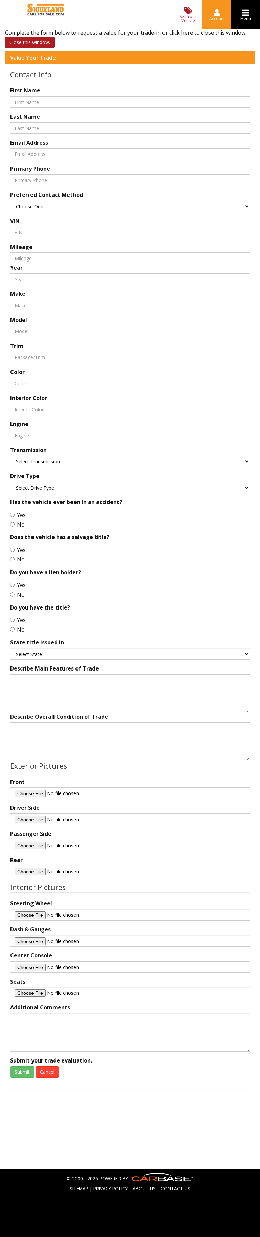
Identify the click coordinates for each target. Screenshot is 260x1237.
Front (17, 782)
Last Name (25, 116)
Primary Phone (30, 168)
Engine (19, 424)
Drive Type (24, 476)
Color (17, 372)
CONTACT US (175, 1188)
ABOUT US (144, 1188)
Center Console (31, 955)
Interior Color (28, 398)
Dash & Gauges (30, 929)
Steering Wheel (31, 903)
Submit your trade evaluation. (51, 1060)
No (21, 524)
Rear (16, 860)
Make (17, 293)
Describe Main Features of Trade (54, 668)
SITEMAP (79, 1188)
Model (18, 320)
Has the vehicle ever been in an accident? (66, 502)
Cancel (47, 1072)
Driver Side (25, 807)
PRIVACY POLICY (110, 1188)
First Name (25, 90)
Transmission (28, 450)
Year (16, 267)
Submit (22, 1072)
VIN (15, 221)
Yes (21, 515)
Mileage (21, 247)
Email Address (29, 142)
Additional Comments (40, 1007)
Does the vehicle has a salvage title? (59, 537)
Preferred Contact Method (46, 195)
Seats (17, 981)
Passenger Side (30, 834)
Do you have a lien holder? (45, 572)
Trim (16, 346)
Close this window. (29, 42)
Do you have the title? (40, 607)
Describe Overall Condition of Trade (59, 716)
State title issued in (37, 642)
